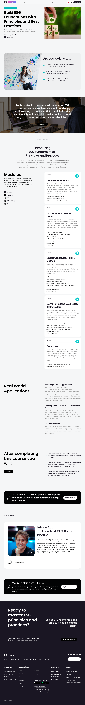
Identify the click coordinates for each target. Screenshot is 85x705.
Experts (21, 677)
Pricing (36, 674)
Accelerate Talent (9, 671)
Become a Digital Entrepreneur (56, 675)
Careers (25, 659)
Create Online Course (8, 675)
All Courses (54, 679)
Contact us (77, 2)
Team (19, 659)
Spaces (21, 686)
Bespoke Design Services (73, 677)
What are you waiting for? (39, 686)
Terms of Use (19, 700)
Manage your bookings (40, 680)
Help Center (46, 659)
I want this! (42, 124)
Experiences (22, 674)
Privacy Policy (28, 700)
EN (71, 2)
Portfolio (13, 659)
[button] (24, 2)
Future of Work (55, 671)
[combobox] (70, 2)
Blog (39, 659)
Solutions (36, 677)
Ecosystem (33, 659)
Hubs (20, 683)
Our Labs (68, 674)
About (6, 659)
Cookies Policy (38, 700)
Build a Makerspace (10, 679)
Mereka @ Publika (71, 671)
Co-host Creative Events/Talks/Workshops (73, 681)
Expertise (22, 680)
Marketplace (12, 2)
